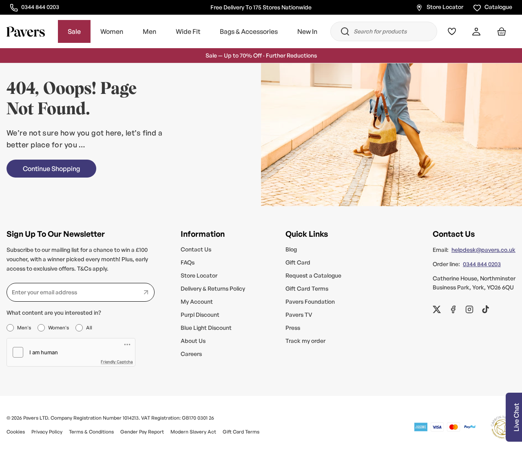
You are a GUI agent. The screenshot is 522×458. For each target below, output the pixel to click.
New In (307, 32)
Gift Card (297, 262)
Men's (24, 328)
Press (292, 327)
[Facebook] (453, 309)
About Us (193, 340)
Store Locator (445, 6)
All (89, 328)
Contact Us (196, 249)
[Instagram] (469, 309)
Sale (74, 32)
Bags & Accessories (249, 32)
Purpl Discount (200, 314)
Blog (291, 249)
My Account (197, 301)
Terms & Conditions (91, 432)
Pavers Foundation (310, 301)
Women (111, 32)
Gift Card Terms (306, 288)
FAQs (188, 262)
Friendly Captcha (117, 361)
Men (149, 32)
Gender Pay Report (142, 432)
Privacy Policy (46, 432)
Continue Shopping (51, 169)
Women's (58, 328)
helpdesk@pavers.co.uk (483, 249)
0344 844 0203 (40, 6)
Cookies (16, 432)
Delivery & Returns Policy (213, 288)
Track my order (305, 340)
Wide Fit (188, 32)
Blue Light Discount (206, 327)
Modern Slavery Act (193, 432)
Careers (191, 353)
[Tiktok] (486, 309)
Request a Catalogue (313, 275)
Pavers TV (298, 314)
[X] (437, 309)
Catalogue (498, 6)
